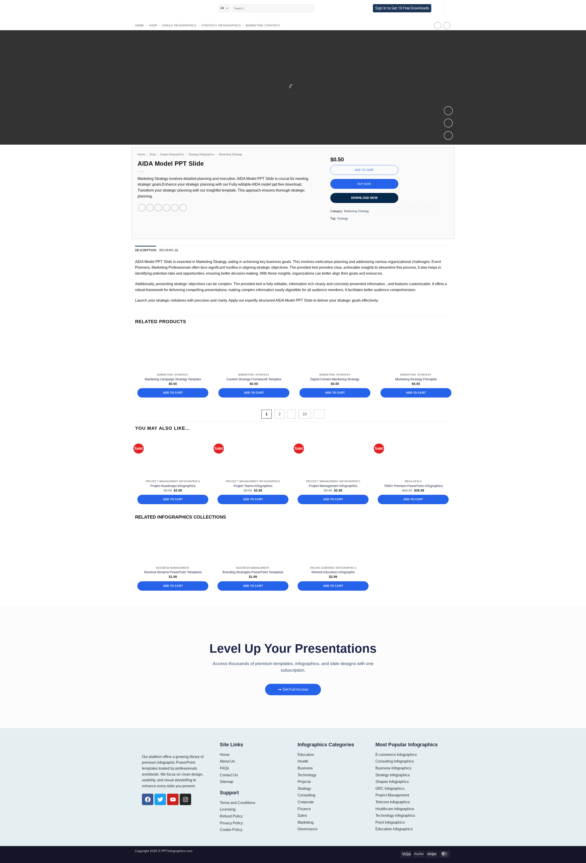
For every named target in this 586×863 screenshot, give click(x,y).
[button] (213, 8)
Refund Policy (231, 816)
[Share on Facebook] (142, 207)
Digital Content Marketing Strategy (334, 379)
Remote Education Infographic (333, 572)
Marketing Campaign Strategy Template (173, 379)
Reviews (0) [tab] (166, 250)
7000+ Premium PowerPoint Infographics (413, 486)
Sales (302, 815)
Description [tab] (145, 250)
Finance (304, 809)
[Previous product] (446, 25)
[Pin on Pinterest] (166, 207)
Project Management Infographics (333, 486)
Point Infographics (390, 822)
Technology (307, 775)
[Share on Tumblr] (183, 207)
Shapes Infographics (392, 781)
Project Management (392, 795)
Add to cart (364, 170)
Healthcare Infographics (394, 809)
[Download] (448, 135)
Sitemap (226, 781)
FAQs (224, 768)
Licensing (227, 809)
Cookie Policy (230, 830)
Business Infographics (393, 768)
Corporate (305, 802)
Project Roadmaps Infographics (172, 486)
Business (305, 768)
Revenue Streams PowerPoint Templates (173, 572)
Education (306, 754)
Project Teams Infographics (252, 486)
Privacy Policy (231, 823)
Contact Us (228, 775)
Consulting (306, 795)
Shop (151, 25)
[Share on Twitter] (150, 207)
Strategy (341, 218)
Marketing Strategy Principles (416, 379)
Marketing (306, 822)
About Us (227, 761)
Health (303, 761)
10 (305, 414)
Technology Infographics (395, 815)
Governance (307, 829)
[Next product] (437, 25)
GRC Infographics (389, 788)
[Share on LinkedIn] (175, 207)
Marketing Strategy (251, 25)
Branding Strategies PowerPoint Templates (252, 572)
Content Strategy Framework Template (253, 379)
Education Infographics (394, 829)
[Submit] (310, 8)
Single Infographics (175, 25)
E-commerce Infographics (396, 754)
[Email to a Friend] (158, 207)
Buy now (364, 184)
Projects (304, 781)
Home (139, 25)
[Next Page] (319, 414)
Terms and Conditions (237, 803)
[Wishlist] (448, 123)
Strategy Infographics (213, 25)
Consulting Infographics (394, 761)
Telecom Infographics (392, 802)
